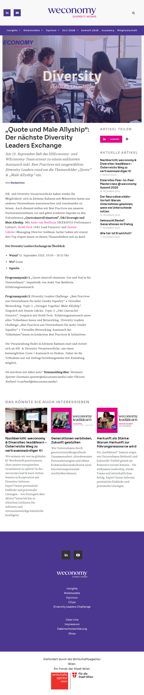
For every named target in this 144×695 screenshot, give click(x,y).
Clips (72, 602)
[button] (133, 12)
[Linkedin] (7, 12)
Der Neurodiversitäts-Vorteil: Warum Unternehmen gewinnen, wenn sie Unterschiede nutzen (116, 204)
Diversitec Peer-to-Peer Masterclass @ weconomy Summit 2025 (118, 184)
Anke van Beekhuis (43, 222)
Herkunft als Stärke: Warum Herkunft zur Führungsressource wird (116, 442)
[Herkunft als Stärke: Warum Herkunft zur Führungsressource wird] (118, 420)
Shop (72, 633)
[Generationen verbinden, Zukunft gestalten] (72, 420)
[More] (127, 139)
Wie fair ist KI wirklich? (116, 233)
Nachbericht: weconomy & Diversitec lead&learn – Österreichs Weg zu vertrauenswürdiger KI (26, 444)
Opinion (72, 597)
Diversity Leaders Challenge (72, 606)
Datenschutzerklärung (72, 628)
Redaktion (18, 182)
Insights (72, 588)
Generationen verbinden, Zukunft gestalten (71, 440)
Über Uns (72, 619)
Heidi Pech (25, 227)
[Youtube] (17, 12)
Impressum (72, 624)
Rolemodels (72, 593)
